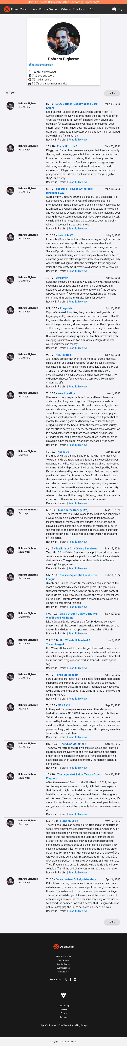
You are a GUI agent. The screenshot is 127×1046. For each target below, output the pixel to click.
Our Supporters (63, 968)
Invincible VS (65, 235)
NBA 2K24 (64, 705)
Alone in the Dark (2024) (73, 510)
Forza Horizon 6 (67, 146)
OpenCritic (46, 1025)
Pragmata (66, 308)
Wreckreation (66, 393)
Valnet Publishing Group (75, 1025)
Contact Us (63, 971)
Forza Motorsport (67, 674)
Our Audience (63, 964)
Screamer (62, 277)
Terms (64, 1013)
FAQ (90, 9)
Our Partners (63, 960)
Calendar (66, 9)
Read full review (77, 139)
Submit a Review (63, 956)
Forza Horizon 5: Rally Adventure (76, 879)
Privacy (63, 1017)
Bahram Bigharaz (28, 103)
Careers (63, 1009)
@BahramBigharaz (42, 64)
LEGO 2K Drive (69, 821)
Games (48, 9)
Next (111, 93)
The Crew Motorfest (73, 743)
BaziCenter (24, 107)
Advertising (63, 1005)
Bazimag (23, 396)
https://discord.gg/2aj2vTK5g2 (81, 2)
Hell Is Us (63, 451)
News (34, 9)
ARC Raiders (63, 354)
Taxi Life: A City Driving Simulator (76, 548)
